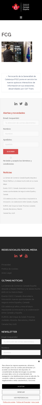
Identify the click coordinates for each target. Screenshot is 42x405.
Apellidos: (7, 140)
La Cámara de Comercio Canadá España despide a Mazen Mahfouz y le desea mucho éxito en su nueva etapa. (20, 181)
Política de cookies (9, 402)
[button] (39, 361)
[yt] (26, 104)
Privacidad (6, 265)
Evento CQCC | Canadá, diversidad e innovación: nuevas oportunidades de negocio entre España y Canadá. (19, 191)
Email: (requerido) (11, 118)
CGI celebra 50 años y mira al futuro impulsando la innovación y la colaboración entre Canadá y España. (20, 309)
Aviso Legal (35, 402)
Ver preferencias (21, 398)
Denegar (21, 392)
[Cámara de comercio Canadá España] (21, 8)
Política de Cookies (10, 269)
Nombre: (7, 129)
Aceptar (21, 386)
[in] (15, 104)
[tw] (21, 104)
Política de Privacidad (23, 402)
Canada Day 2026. (9, 213)
